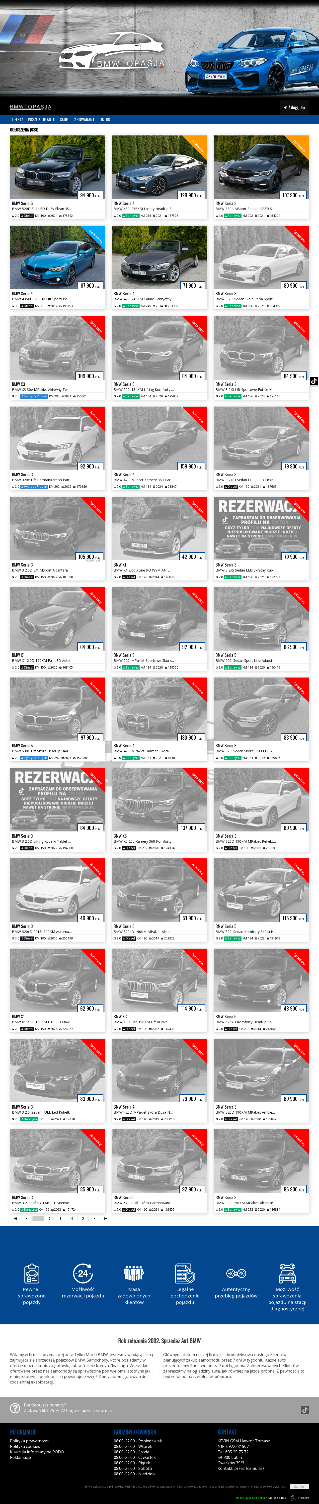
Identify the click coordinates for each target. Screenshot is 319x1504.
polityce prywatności (274, 1486)
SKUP (64, 119)
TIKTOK (104, 119)
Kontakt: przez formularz (241, 1468)
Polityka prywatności (29, 1441)
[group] (159, 50)
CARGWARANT (83, 119)
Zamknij (299, 1486)
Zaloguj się (296, 107)
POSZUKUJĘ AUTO (41, 119)
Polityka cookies (25, 1446)
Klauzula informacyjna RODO (37, 1452)
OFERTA (17, 119)
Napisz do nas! (260, 1498)
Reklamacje (20, 1457)
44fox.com (303, 1498)
